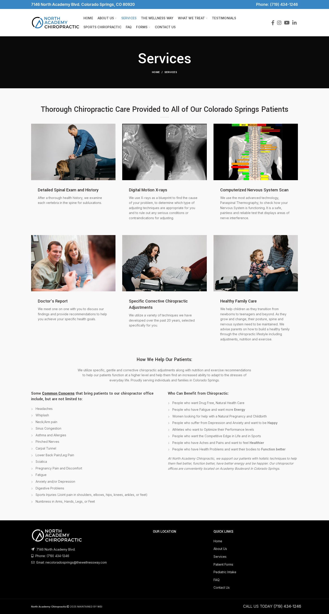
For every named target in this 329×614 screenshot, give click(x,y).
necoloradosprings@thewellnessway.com (76, 562)
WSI (99, 606)
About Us (220, 549)
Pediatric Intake (225, 572)
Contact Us (222, 587)
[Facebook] (273, 22)
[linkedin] (294, 22)
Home (156, 72)
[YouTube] (287, 22)
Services (220, 556)
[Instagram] (279, 22)
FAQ (217, 580)
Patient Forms (223, 564)
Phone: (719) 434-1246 (276, 4)
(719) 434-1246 (58, 556)
